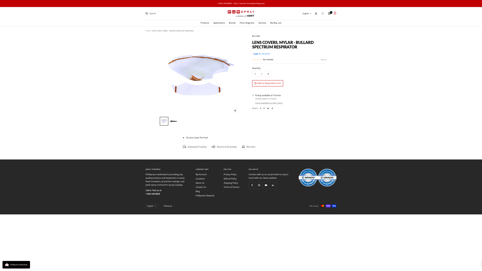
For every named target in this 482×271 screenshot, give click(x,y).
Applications (219, 22)
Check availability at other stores (269, 103)
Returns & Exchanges (227, 146)
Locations (200, 178)
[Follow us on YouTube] (265, 185)
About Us (200, 183)
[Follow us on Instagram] (259, 185)
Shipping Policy (231, 183)
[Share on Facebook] (260, 108)
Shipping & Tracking (197, 146)
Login (255, 53)
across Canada (175, 184)
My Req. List (275, 22)
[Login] (316, 13)
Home (148, 30)
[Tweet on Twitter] (268, 108)
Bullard (256, 36)
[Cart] (329, 13)
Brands (232, 22)
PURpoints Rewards (205, 195)
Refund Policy (230, 178)
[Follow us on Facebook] (252, 185)
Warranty (250, 146)
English (306, 13)
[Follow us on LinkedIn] (272, 185)
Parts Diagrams (247, 22)
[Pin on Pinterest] (264, 108)
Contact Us (201, 187)
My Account (201, 174)
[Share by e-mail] (272, 108)
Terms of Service (231, 187)
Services (262, 22)
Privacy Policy (230, 174)
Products (205, 22)
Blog (198, 191)
